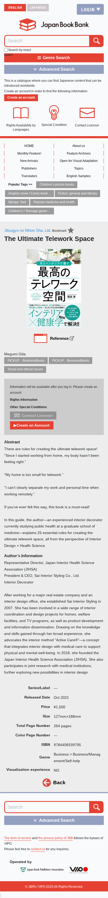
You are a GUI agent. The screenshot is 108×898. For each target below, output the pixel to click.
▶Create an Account (32, 425)
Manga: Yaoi (17, 202)
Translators (29, 176)
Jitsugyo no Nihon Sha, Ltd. (27, 230)
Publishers (29, 168)
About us (78, 146)
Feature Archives (79, 153)
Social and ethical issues (25, 369)
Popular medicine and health (54, 202)
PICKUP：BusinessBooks (26, 360)
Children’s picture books (57, 184)
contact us (38, 849)
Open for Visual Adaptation (79, 161)
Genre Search (53, 57)
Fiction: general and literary (77, 193)
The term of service (17, 838)
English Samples (79, 176)
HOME (29, 146)
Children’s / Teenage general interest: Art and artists (45, 211)
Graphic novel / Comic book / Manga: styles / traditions (46, 193)
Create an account (21, 97)
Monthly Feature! (29, 153)
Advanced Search (53, 69)
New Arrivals (29, 161)
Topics (78, 168)
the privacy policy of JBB (55, 838)
